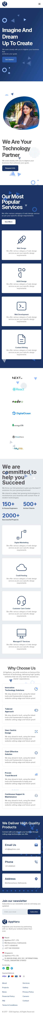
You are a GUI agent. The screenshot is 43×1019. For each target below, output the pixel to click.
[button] (21, 921)
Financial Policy (8, 996)
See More (8, 222)
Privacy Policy (28, 992)
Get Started (9, 59)
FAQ (3, 1001)
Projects (5, 987)
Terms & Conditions (10, 1005)
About (4, 983)
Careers (26, 996)
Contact (26, 1001)
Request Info (10, 168)
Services (26, 983)
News (4, 992)
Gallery (25, 987)
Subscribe (34, 912)
